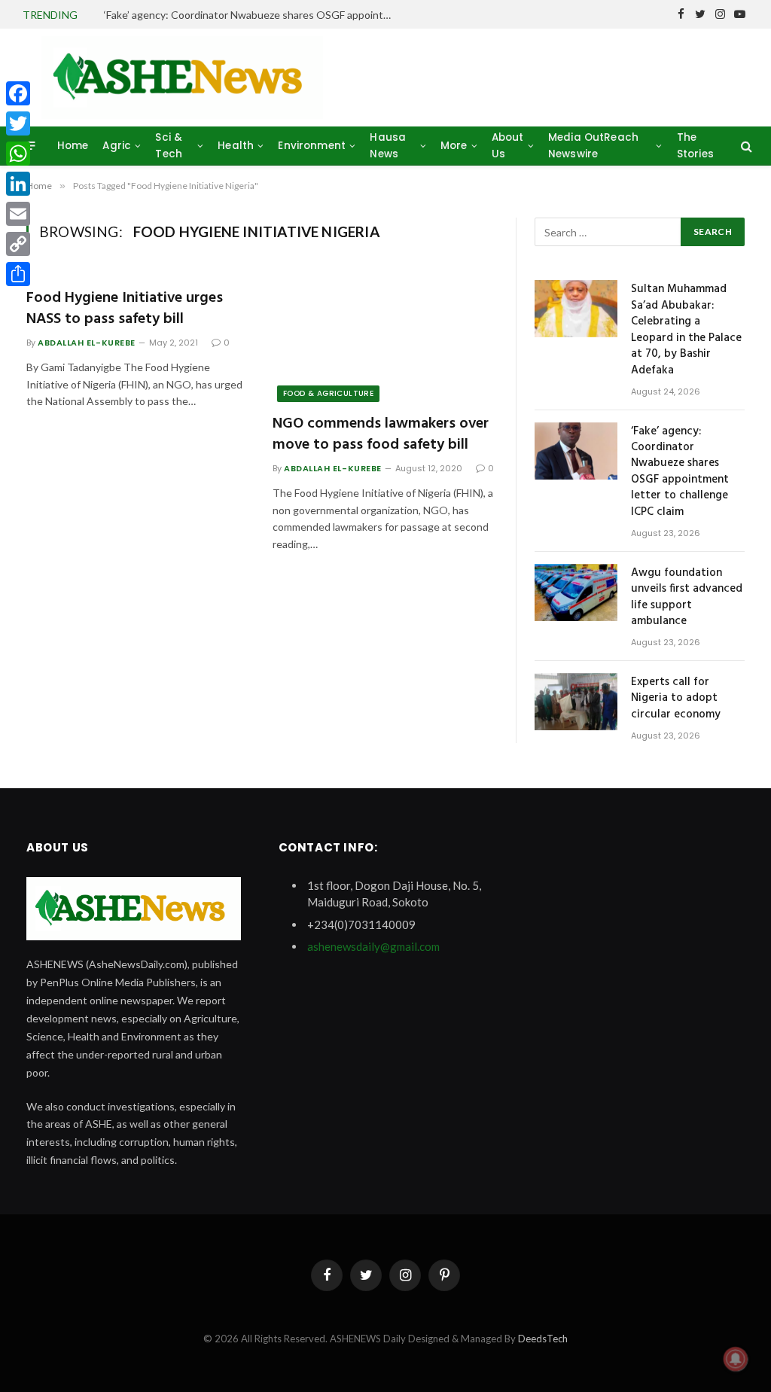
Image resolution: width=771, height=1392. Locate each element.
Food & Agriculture (328, 393)
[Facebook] (18, 93)
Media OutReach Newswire (593, 145)
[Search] (745, 146)
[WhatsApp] (18, 154)
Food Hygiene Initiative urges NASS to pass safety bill (124, 308)
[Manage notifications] (736, 1359)
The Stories (695, 145)
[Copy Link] (18, 244)
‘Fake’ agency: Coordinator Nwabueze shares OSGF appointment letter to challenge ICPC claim (254, 14)
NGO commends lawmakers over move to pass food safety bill (381, 434)
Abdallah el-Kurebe (87, 343)
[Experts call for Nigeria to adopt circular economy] (576, 701)
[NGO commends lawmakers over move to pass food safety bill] (384, 339)
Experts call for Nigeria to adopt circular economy (676, 699)
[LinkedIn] (18, 184)
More (454, 146)
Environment (312, 146)
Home (73, 146)
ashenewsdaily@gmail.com (373, 946)
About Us (508, 145)
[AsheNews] (182, 77)
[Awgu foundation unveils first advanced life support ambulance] (576, 592)
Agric (116, 146)
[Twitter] (18, 123)
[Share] (18, 274)
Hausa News (388, 145)
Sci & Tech (168, 145)
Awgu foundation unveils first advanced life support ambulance (686, 597)
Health (236, 146)
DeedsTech (543, 1339)
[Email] (18, 214)
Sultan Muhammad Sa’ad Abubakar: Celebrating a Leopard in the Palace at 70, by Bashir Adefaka (686, 330)
